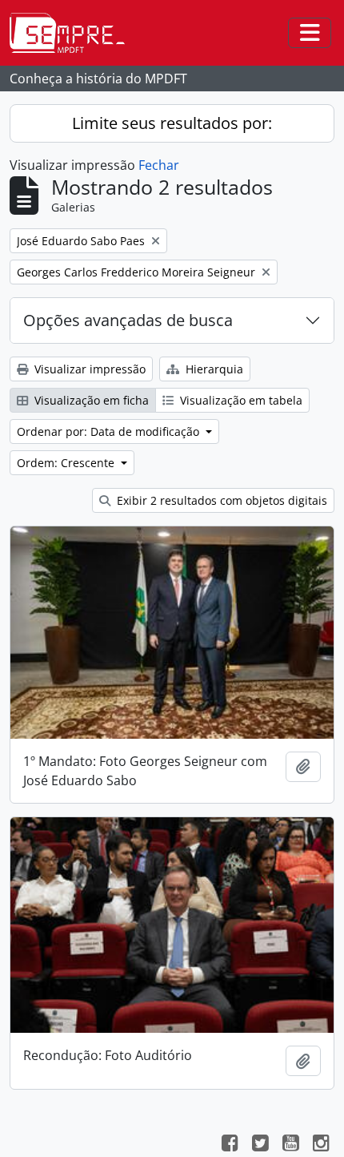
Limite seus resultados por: (172, 123)
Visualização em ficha (90, 400)
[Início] (74, 32)
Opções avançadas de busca (128, 320)
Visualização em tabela (239, 400)
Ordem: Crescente (67, 462)
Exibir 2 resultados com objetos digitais (220, 500)
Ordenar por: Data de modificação (109, 431)
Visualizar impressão (88, 369)
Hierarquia (212, 369)
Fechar (158, 165)
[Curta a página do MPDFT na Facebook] (229, 1145)
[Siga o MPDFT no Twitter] (260, 1145)
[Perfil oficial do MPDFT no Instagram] (320, 1145)
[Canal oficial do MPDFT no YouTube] (290, 1145)
